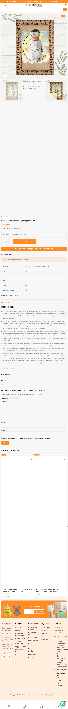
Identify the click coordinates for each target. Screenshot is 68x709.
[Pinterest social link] (56, 1)
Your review (5, 401)
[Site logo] (34, 5)
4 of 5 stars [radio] (16, 398)
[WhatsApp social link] (15, 295)
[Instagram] (9, 653)
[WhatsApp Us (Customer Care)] (55, 674)
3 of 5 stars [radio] (14, 398)
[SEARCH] (65, 9)
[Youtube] (9, 657)
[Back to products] (63, 217)
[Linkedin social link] (13, 295)
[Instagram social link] (51, 1)
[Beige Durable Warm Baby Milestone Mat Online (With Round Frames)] (17, 520)
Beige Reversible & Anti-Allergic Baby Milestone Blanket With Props (49, 590)
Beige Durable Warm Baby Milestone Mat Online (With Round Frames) (17, 590)
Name (3, 422)
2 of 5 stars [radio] (13, 398)
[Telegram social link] (17, 295)
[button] (3, 46)
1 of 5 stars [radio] (11, 398)
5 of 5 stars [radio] (17, 398)
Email (3, 430)
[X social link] (9, 295)
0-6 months (10, 217)
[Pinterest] (4, 657)
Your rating (5, 398)
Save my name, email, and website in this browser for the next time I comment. (26, 438)
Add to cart (24, 241)
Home (3, 217)
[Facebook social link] (49, 1)
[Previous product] (61, 217)
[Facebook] (4, 653)
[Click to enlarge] (5, 76)
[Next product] (66, 217)
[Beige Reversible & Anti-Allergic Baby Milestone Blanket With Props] (50, 520)
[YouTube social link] (53, 1)
